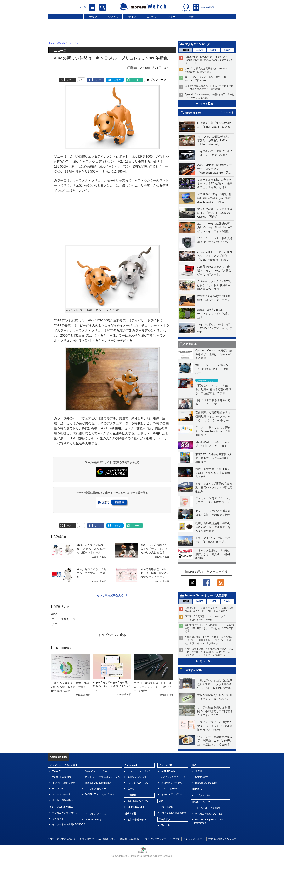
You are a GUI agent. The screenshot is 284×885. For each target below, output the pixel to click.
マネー (171, 16)
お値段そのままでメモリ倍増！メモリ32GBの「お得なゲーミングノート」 (214, 270)
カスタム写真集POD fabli (209, 813)
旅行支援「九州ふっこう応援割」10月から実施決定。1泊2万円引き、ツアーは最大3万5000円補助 (209, 628)
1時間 (186, 50)
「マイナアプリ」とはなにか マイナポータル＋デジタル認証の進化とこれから (216, 726)
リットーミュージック (139, 771)
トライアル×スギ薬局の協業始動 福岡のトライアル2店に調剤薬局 (213, 487)
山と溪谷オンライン (138, 801)
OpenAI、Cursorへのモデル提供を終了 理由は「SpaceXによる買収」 (213, 354)
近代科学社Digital (137, 819)
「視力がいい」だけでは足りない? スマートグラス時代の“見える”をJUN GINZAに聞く (214, 684)
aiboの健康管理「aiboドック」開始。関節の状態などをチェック (154, 573)
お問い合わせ (87, 839)
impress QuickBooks (206, 783)
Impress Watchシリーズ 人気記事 (206, 595)
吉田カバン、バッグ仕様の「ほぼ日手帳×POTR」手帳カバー (213, 369)
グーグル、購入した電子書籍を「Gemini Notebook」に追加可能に (212, 431)
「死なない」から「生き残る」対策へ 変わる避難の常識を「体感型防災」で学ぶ (213, 389)
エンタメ (151, 16)
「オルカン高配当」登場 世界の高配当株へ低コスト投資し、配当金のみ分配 (70, 687)
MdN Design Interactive (173, 812)
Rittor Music (131, 765)
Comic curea (201, 777)
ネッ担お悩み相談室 (62, 800)
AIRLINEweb (168, 771)
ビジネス (112, 16)
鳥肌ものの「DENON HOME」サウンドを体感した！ (213, 313)
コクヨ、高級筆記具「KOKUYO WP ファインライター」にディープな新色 (153, 687)
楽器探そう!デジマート (139, 777)
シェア (98, 80)
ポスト (70, 80)
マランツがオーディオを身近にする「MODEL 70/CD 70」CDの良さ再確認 (215, 212)
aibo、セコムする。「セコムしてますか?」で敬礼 (91, 573)
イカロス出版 (166, 765)
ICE (194, 765)
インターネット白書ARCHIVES (68, 824)
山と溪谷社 (130, 795)
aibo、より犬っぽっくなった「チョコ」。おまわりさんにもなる (154, 548)
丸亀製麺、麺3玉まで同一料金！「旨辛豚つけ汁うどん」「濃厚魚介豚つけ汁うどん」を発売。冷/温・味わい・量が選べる (208, 640)
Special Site (193, 112)
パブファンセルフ (204, 795)
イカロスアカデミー (171, 794)
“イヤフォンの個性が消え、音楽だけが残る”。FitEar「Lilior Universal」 (214, 140)
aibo (54, 614)
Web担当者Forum (61, 777)
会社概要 (174, 839)
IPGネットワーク (201, 802)
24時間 (199, 50)
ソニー (55, 624)
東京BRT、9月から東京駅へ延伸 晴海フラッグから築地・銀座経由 (213, 458)
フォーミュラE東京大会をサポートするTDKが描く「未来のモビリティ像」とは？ (214, 183)
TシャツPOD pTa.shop (207, 808)
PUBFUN (197, 789)
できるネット (59, 818)
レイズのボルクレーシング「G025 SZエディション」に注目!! (215, 328)
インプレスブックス (95, 813)
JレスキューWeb (170, 788)
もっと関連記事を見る (110, 595)
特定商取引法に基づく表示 (222, 839)
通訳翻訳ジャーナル (171, 783)
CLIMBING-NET (136, 807)
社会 (191, 16)
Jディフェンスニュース (173, 777)
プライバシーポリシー (154, 839)
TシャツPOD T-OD (138, 783)
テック (93, 16)
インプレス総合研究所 (63, 783)
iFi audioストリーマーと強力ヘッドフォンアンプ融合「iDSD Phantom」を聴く (214, 255)
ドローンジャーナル (62, 794)
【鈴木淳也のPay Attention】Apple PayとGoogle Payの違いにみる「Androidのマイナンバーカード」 (209, 60)
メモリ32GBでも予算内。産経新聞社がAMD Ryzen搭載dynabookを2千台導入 (214, 198)
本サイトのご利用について (62, 839)
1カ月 (227, 50)
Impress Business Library (98, 783)
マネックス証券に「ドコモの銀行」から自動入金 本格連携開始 (212, 554)
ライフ (132, 16)
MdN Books (167, 807)
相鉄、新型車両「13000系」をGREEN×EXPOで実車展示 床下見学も (214, 472)
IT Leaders (57, 788)
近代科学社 (130, 813)
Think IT (56, 771)
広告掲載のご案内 (107, 839)
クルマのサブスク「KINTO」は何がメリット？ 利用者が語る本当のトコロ (215, 285)
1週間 (213, 50)
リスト (81, 80)
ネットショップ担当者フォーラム (102, 777)
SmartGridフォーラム (96, 771)
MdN (161, 801)
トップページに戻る (112, 635)
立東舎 (131, 788)
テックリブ (164, 819)
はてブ (117, 80)
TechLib (165, 825)
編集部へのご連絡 (129, 839)
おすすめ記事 (193, 670)
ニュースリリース (63, 619)
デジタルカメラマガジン (65, 812)
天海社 (198, 771)
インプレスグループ (194, 839)
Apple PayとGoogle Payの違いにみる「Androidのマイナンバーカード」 (111, 686)
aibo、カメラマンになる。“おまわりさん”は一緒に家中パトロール (91, 548)
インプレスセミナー (95, 788)
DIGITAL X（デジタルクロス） (101, 794)
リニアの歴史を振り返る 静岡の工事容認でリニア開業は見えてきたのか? (214, 711)
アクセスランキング (197, 44)
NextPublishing (93, 819)
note (137, 80)
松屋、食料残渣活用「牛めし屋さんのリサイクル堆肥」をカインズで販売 (212, 527)
